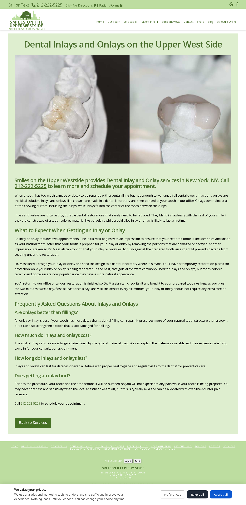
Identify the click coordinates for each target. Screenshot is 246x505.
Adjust (128, 461)
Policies (200, 446)
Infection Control (116, 449)
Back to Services (33, 422)
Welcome (160, 449)
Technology (142, 449)
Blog (172, 449)
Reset (137, 461)
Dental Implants (81, 446)
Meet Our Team (161, 446)
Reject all (197, 494)
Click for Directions (79, 5)
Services (229, 446)
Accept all (221, 494)
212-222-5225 (49, 5)
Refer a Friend (137, 446)
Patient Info (183, 446)
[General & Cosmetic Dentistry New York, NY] (27, 19)
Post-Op (214, 446)
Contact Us (59, 446)
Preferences (172, 494)
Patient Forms (109, 5)
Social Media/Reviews (85, 449)
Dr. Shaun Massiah (34, 446)
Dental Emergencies (110, 446)
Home (14, 446)
